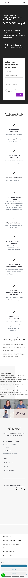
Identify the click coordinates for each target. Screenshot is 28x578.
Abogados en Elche (7, 536)
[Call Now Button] (3, 575)
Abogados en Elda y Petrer (17, 540)
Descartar (14, 569)
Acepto (14, 566)
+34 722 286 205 (18, 47)
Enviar (20, 94)
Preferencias (14, 573)
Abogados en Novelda (7, 547)
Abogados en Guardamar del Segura (11, 544)
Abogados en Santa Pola (8, 555)
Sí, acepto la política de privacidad (12, 90)
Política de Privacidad (15, 576)
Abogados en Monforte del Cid (9, 551)
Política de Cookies (7, 576)
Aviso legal (22, 576)
